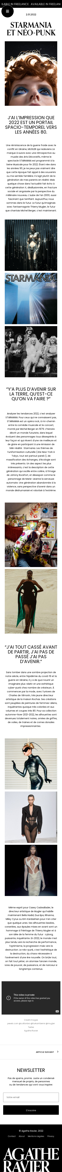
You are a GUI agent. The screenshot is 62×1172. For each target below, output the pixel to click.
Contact (12, 1136)
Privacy (50, 1136)
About (22, 1136)
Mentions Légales (36, 1136)
